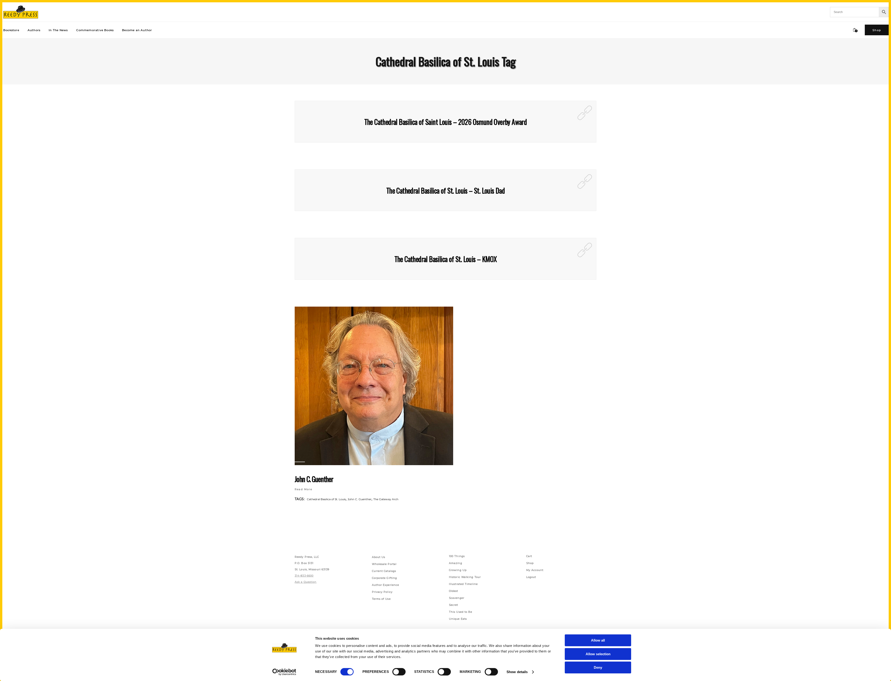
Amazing (455, 563)
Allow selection (598, 654)
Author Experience (385, 585)
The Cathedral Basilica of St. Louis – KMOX (445, 259)
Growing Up (458, 570)
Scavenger (456, 598)
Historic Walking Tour (465, 577)
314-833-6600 (304, 575)
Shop (530, 563)
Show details (517, 672)
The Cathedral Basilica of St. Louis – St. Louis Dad (445, 190)
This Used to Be (460, 611)
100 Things (457, 556)
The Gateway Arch (385, 499)
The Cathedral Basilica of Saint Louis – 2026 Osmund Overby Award (445, 122)
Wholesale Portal (384, 564)
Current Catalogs (384, 571)
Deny (598, 667)
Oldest (453, 591)
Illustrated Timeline (463, 584)
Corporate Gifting (384, 578)
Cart (529, 556)
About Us (378, 557)
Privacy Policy (382, 591)
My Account (535, 570)
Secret (453, 604)
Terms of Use (381, 598)
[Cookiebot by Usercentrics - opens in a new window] (284, 671)
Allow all (598, 640)
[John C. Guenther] (374, 386)
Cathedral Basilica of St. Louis (326, 499)
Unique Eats (458, 618)
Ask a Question (305, 582)
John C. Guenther (314, 479)
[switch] (399, 671)
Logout (531, 577)
